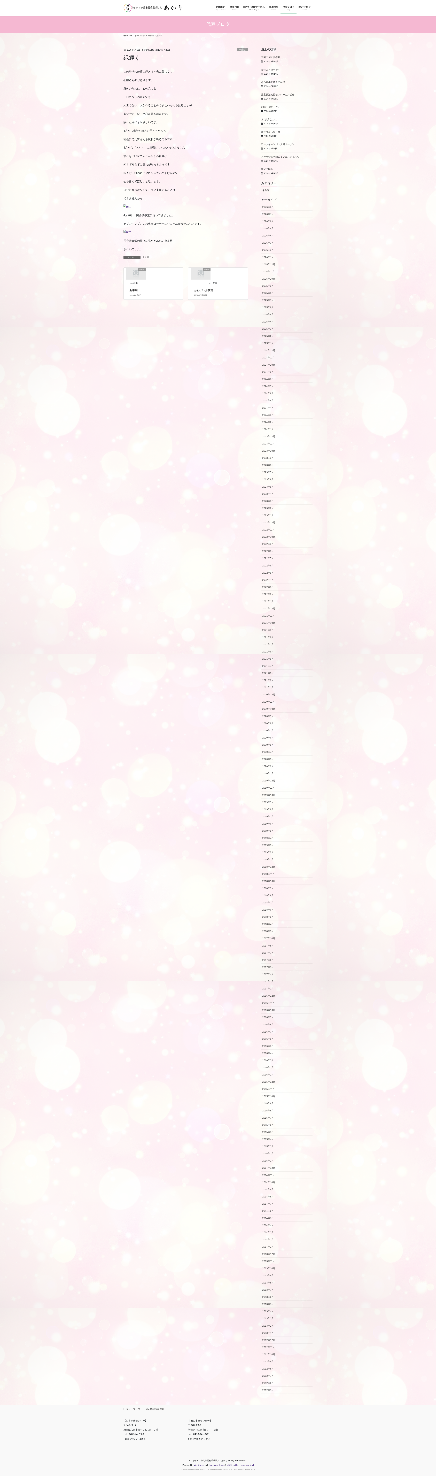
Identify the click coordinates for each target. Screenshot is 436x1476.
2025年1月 (268, 343)
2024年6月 (268, 393)
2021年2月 (268, 680)
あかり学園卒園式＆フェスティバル (280, 156)
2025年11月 (268, 271)
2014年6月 (268, 1211)
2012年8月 (268, 1368)
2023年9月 (268, 458)
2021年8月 (268, 637)
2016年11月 (268, 1003)
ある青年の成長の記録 (273, 82)
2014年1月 (268, 1246)
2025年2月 (268, 336)
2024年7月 (268, 386)
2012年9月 (268, 1361)
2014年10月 (268, 1182)
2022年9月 (268, 544)
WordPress (199, 1465)
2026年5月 (268, 228)
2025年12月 (268, 264)
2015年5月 (268, 1132)
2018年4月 (268, 924)
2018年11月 (268, 874)
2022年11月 (268, 529)
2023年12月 (268, 436)
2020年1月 (268, 773)
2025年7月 (268, 300)
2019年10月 (268, 795)
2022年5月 (268, 572)
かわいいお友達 (203, 290)
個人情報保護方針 (154, 1409)
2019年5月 (268, 830)
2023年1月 (268, 515)
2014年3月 (268, 1232)
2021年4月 (268, 666)
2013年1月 (268, 1333)
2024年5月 (268, 400)
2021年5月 (268, 658)
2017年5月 (268, 967)
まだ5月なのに (269, 119)
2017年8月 (268, 945)
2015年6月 (268, 1125)
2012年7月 (268, 1375)
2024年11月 (268, 357)
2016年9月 (268, 1017)
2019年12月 (268, 780)
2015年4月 (268, 1139)
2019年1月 (268, 859)
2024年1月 (268, 429)
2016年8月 (268, 1024)
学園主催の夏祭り (270, 57)
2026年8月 (268, 207)
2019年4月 (268, 838)
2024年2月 (268, 422)
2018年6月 (268, 909)
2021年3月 (268, 673)
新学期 (133, 290)
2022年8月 (268, 551)
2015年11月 (268, 1089)
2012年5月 (268, 1390)
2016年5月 (268, 1046)
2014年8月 (268, 1196)
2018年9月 (268, 888)
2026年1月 (268, 257)
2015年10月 (268, 1096)
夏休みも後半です (270, 69)
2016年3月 (268, 1060)
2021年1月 (268, 687)
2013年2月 (268, 1325)
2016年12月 (268, 995)
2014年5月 (268, 1218)
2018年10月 (268, 881)
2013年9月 (268, 1275)
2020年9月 (268, 716)
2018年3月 (268, 931)
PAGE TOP (423, 1429)
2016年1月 (268, 1074)
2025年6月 (268, 307)
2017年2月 (268, 981)
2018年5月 (268, 917)
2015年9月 (268, 1103)
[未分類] (136, 273)
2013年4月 (268, 1311)
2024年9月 (268, 372)
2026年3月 (268, 242)
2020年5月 (268, 744)
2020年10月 (268, 709)
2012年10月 (268, 1354)
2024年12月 (268, 350)
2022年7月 (268, 558)
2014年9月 (268, 1189)
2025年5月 (268, 314)
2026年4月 (268, 235)
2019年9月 (268, 802)
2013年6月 (268, 1297)
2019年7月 (268, 816)
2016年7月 (268, 1031)
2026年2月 (268, 250)
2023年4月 (268, 494)
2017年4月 (268, 974)
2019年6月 (268, 823)
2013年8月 (268, 1282)
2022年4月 (268, 580)
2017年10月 (268, 938)
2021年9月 (268, 630)
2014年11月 (268, 1175)
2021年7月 (268, 644)
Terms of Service (243, 1469)
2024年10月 (268, 364)
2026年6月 (268, 221)
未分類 (242, 49)
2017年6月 (268, 960)
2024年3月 (268, 415)
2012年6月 (268, 1383)
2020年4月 (268, 752)
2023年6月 (268, 479)
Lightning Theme (217, 1465)
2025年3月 (268, 328)
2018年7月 (268, 902)
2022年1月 (268, 601)
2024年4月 (268, 407)
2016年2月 (268, 1067)
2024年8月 (268, 379)
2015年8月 (268, 1110)
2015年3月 (268, 1146)
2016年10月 (268, 1010)
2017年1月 (268, 988)
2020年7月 (268, 730)
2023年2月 (268, 508)
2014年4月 (268, 1225)
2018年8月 (268, 895)
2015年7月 (268, 1117)
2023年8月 (268, 465)
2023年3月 (268, 501)
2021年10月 (268, 622)
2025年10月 (268, 278)
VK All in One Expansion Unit (240, 1465)
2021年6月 (268, 651)
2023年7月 (268, 472)
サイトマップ (133, 1409)
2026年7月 (268, 214)
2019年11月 (268, 787)
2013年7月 (268, 1289)
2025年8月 (268, 293)
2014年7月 (268, 1203)
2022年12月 (268, 522)
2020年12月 (268, 694)
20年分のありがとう (272, 107)
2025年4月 (268, 321)
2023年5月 (268, 486)
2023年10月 (268, 450)
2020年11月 (268, 701)
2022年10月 (268, 536)
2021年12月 (268, 608)
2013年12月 (268, 1254)
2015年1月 (268, 1160)
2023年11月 (268, 443)
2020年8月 (268, 723)
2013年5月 (268, 1304)
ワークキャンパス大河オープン (277, 144)
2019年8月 (268, 809)
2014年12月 (268, 1167)
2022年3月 (268, 587)
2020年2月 (268, 766)
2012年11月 (268, 1347)
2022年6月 (268, 565)
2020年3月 (268, 759)
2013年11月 (268, 1261)
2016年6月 (268, 1038)
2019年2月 (268, 852)
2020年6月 (268, 737)
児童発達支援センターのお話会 (277, 94)
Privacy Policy (228, 1469)
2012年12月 (268, 1340)
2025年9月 (268, 286)
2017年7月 (268, 952)
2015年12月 (268, 1081)
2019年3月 (268, 845)
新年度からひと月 (270, 131)
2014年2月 (268, 1239)
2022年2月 (268, 594)
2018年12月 (268, 866)
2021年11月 (268, 615)
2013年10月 (268, 1268)
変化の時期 (267, 169)
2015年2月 (268, 1153)
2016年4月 (268, 1053)
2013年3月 (268, 1318)
